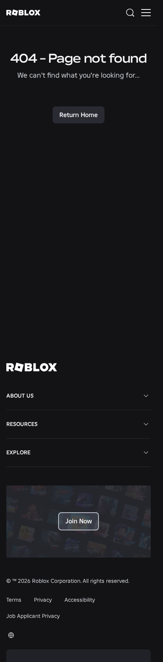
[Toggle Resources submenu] (146, 424)
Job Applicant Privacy (33, 615)
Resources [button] (22, 424)
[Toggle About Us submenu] (146, 395)
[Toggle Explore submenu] (146, 452)
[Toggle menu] (146, 12)
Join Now (78, 521)
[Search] (131, 12)
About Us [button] (20, 395)
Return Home (78, 115)
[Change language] (11, 635)
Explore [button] (18, 452)
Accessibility (79, 599)
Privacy (43, 599)
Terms (13, 599)
